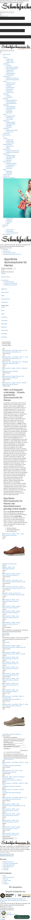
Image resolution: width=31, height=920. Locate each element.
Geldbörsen (9, 222)
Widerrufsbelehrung (8, 866)
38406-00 (16, 607)
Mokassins (9, 127)
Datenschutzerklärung (8, 877)
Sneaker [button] (3, 273)
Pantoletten (6, 128)
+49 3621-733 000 (4, 852)
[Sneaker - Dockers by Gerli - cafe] (11, 593)
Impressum (6, 883)
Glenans (16, 371)
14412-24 (16, 810)
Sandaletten (6, 64)
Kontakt (5, 882)
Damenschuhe (6, 54)
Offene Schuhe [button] (5, 292)
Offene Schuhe (7, 162)
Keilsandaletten (10, 75)
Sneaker (5, 57)
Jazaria (14, 772)
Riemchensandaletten (11, 68)
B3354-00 (16, 575)
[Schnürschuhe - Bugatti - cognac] (11, 652)
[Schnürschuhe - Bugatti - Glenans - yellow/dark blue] (15, 369)
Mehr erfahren (6, 633)
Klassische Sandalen (11, 163)
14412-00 (16, 815)
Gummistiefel (9, 119)
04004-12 (16, 685)
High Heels (6, 94)
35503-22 (16, 617)
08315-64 (16, 675)
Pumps (5, 81)
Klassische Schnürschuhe (12, 151)
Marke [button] (2, 314)
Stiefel (4, 114)
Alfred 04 (18, 786)
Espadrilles (9, 125)
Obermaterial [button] (4, 330)
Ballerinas (5, 98)
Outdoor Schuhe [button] (5, 299)
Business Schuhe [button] (5, 277)
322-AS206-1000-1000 (19, 805)
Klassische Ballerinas (11, 100)
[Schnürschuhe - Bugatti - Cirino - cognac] (13, 533)
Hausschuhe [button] (4, 302)
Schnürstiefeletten (10, 106)
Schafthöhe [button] (4, 337)
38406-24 (16, 601)
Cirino (15, 535)
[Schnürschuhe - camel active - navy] (12, 580)
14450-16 (16, 668)
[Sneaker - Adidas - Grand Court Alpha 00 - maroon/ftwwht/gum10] (15, 777)
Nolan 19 (18, 358)
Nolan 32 (18, 352)
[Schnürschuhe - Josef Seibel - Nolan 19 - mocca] (15, 356)
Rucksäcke (9, 220)
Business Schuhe (7, 144)
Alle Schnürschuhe (9, 281)
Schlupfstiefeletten (11, 108)
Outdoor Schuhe (7, 174)
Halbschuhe (6, 120)
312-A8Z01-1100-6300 (19, 654)
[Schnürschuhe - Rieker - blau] (10, 662)
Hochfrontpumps (10, 87)
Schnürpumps (9, 89)
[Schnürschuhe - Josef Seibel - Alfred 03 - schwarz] (15, 790)
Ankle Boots (9, 111)
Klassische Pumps (10, 83)
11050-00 (16, 828)
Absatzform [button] (4, 327)
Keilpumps (9, 86)
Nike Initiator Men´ (14, 363)
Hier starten (8, 913)
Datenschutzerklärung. (8, 759)
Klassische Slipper (10, 122)
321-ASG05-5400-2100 (20, 647)
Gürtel (7, 223)
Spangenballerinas (11, 102)
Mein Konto (3, 16)
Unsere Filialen (7, 880)
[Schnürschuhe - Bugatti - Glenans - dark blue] (14, 382)
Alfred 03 (18, 792)
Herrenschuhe (6, 135)
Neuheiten (5, 225)
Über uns (5, 879)
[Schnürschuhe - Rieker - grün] (10, 657)
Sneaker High (9, 60)
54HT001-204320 (20, 594)
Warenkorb (9, 914)
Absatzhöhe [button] (4, 323)
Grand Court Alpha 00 (16, 780)
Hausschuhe (6, 133)
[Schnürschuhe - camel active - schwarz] (12, 586)
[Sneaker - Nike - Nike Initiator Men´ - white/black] (15, 361)
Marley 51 (18, 734)
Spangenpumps (10, 84)
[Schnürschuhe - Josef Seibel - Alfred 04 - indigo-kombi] (15, 783)
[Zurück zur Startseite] (15, 47)
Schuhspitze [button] (4, 320)
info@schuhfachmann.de (7, 855)
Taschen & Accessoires (9, 177)
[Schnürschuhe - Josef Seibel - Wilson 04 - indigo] (15, 704)
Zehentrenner (9, 72)
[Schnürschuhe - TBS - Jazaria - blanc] (12, 770)
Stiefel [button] (2, 295)
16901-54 (16, 658)
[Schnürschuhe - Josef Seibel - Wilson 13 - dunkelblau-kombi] (15, 697)
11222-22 (16, 822)
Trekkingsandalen (10, 73)
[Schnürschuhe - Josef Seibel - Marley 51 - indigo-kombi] (15, 763)
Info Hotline (6, 868)
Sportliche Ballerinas (11, 103)
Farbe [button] (2, 310)
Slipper (8, 147)
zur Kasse (15, 914)
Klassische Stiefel (10, 116)
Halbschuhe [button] (4, 289)
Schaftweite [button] (4, 333)
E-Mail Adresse (8, 746)
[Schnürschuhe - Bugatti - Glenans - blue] (13, 376)
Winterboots (9, 109)
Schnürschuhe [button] (5, 280)
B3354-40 (12, 568)
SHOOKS (9, 248)
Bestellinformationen (8, 861)
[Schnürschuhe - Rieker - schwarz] (11, 573)
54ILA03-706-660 (21, 581)
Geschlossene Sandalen (12, 67)
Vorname (6, 742)
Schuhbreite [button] (4, 317)
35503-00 (16, 624)
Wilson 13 (18, 699)
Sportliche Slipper (10, 124)
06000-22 (16, 680)
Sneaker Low (9, 59)
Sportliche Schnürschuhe (12, 79)
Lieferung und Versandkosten (10, 863)
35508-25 (16, 612)
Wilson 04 (18, 706)
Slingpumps (9, 90)
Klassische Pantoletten (12, 130)
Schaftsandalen (10, 70)
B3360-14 (16, 691)
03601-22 (16, 835)
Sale (4, 226)
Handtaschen (9, 218)
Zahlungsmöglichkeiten (9, 865)
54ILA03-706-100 (21, 588)
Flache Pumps (10, 92)
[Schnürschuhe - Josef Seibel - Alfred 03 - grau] (14, 797)
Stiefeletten (6, 105)
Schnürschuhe (6, 76)
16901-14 (16, 663)
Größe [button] (3, 307)
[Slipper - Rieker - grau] (8, 567)
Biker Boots (9, 113)
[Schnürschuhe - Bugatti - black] (10, 804)
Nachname (6, 744)
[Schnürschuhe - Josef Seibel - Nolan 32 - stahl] (14, 350)
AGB (4, 875)
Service (4, 898)
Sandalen (8, 65)
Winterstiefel (9, 117)
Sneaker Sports (10, 62)
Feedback (5, 869)
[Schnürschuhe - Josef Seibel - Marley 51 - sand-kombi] (14, 721)
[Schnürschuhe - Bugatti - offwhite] (11, 645)
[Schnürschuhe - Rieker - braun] (10, 599)
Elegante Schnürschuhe (12, 78)
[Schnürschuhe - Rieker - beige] (10, 673)
